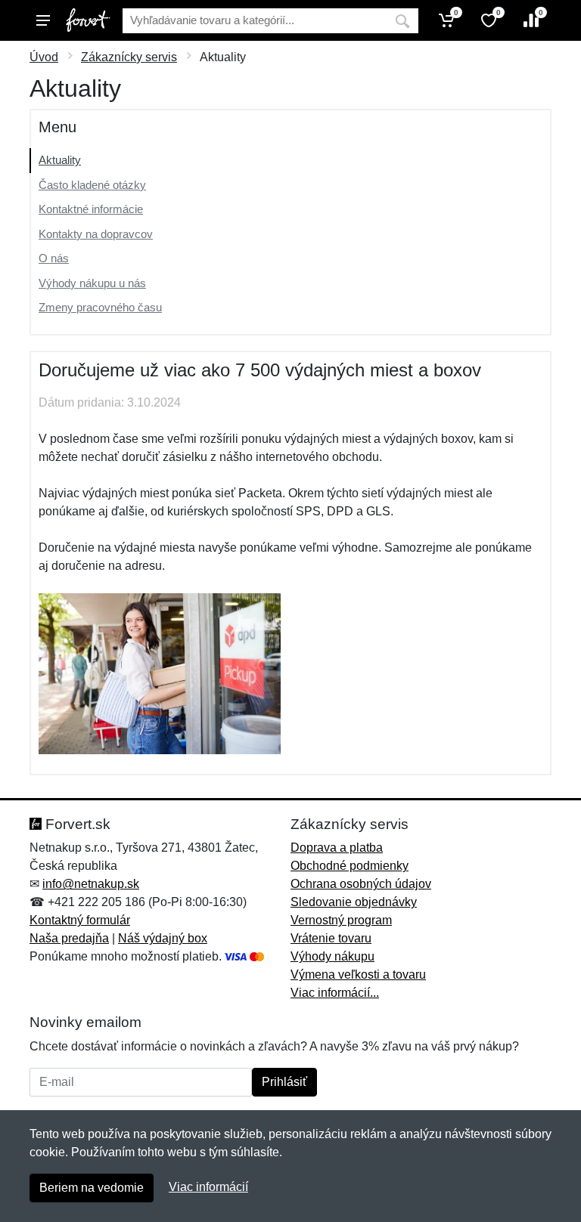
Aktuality (60, 159)
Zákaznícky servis (129, 57)
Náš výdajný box (162, 938)
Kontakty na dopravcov (96, 233)
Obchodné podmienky (349, 865)
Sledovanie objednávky (353, 902)
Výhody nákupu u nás (92, 283)
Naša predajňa (69, 938)
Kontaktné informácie (91, 209)
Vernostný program (341, 920)
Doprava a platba (336, 847)
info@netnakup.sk (90, 883)
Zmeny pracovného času (100, 307)
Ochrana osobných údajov (360, 883)
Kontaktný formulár (80, 920)
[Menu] (43, 20)
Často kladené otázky (92, 184)
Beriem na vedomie (91, 1187)
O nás (54, 258)
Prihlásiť (284, 1081)
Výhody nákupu (332, 956)
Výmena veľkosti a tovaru (358, 974)
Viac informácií (208, 1186)
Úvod (44, 57)
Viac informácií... (334, 992)
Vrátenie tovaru (330, 938)
